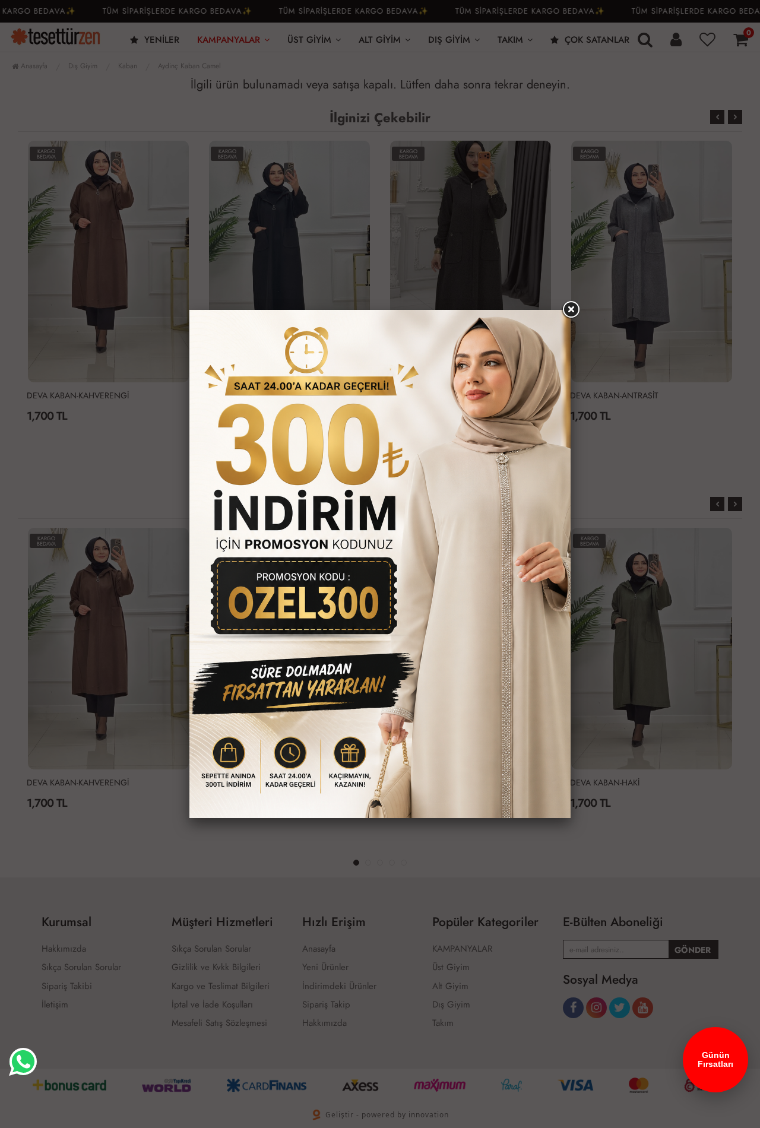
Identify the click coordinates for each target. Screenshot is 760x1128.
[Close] (570, 310)
